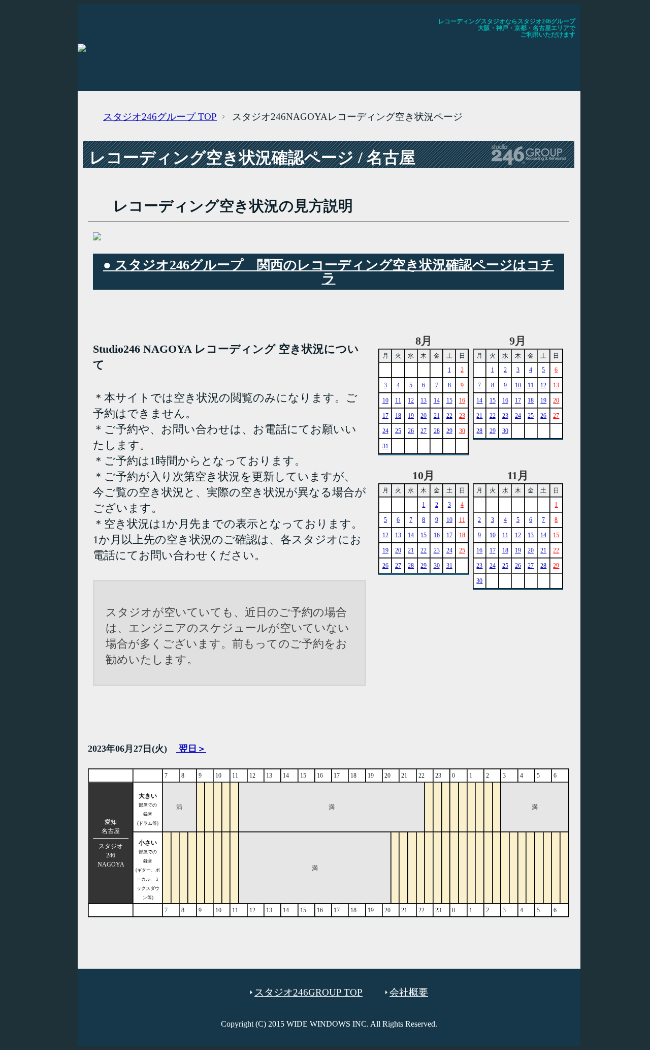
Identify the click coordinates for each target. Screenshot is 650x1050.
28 (437, 431)
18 (398, 415)
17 (385, 415)
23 (462, 415)
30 (462, 431)
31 (385, 446)
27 (423, 431)
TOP (160, 116)
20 (423, 415)
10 (385, 400)
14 (437, 400)
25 (398, 431)
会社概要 (408, 992)
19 (411, 415)
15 (449, 400)
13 (423, 400)
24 (385, 431)
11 (398, 400)
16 (462, 400)
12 (411, 400)
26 (411, 431)
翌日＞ (191, 749)
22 (449, 415)
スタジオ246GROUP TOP (308, 992)
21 (437, 415)
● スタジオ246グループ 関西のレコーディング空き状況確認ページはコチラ (328, 272)
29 (449, 431)
